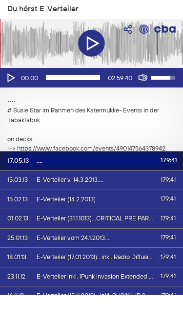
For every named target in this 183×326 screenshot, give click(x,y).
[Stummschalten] (143, 78)
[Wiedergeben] (10, 78)
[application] (91, 77)
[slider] (73, 77)
